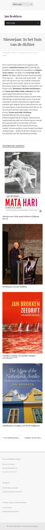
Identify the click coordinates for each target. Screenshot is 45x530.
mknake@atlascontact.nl (10, 511)
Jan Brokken (13, 16)
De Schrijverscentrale (10, 488)
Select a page (17, 4)
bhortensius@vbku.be (9, 468)
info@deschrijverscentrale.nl (12, 492)
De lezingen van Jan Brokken (14, 287)
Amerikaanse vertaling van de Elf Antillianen (21, 426)
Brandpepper (33, 526)
